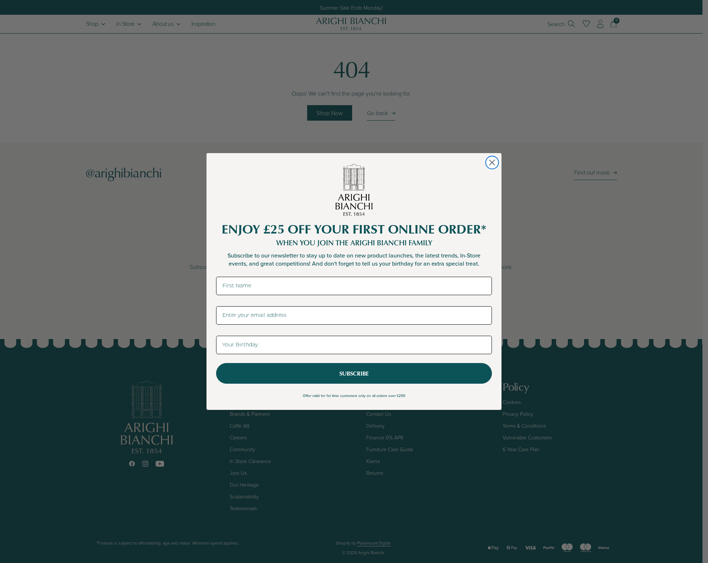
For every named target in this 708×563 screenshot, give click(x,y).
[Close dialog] (492, 162)
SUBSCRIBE (354, 373)
